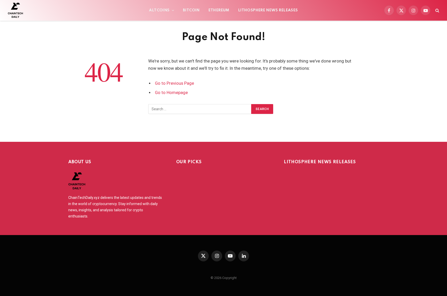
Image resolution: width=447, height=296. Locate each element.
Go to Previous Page (174, 83)
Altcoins (159, 10)
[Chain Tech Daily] (15, 10)
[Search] (436, 10)
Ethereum (218, 10)
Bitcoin (191, 10)
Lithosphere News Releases (268, 10)
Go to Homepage (171, 92)
